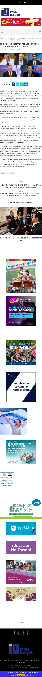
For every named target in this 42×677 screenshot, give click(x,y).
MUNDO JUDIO (11, 38)
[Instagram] (22, 2)
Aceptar (20, 675)
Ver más (28, 675)
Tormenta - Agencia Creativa (23, 667)
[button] (1, 224)
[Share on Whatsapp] (22, 84)
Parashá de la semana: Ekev (21, 238)
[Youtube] (24, 2)
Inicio (1, 38)
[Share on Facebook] (13, 84)
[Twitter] (19, 2)
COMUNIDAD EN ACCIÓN (11, 658)
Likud (12, 174)
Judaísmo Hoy (21, 660)
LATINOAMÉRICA (23, 658)
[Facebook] (14, 630)
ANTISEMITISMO (34, 658)
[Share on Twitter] (17, 84)
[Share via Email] (26, 84)
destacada (4, 174)
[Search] (40, 32)
